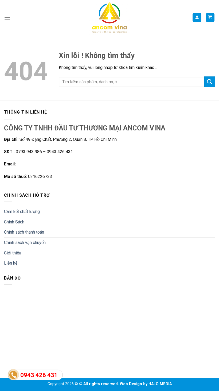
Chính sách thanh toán (24, 232)
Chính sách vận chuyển (25, 242)
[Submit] (209, 81)
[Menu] (7, 17)
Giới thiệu (12, 252)
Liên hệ (10, 263)
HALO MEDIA (160, 384)
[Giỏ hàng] (210, 17)
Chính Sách (14, 221)
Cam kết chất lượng (22, 211)
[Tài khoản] (197, 17)
